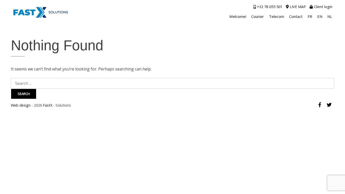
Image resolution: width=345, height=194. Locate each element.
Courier (257, 16)
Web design (21, 105)
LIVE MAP (297, 6)
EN (319, 16)
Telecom (276, 16)
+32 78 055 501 (269, 6)
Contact (296, 16)
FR (310, 16)
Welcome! (237, 16)
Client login (322, 6)
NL (329, 16)
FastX (47, 105)
